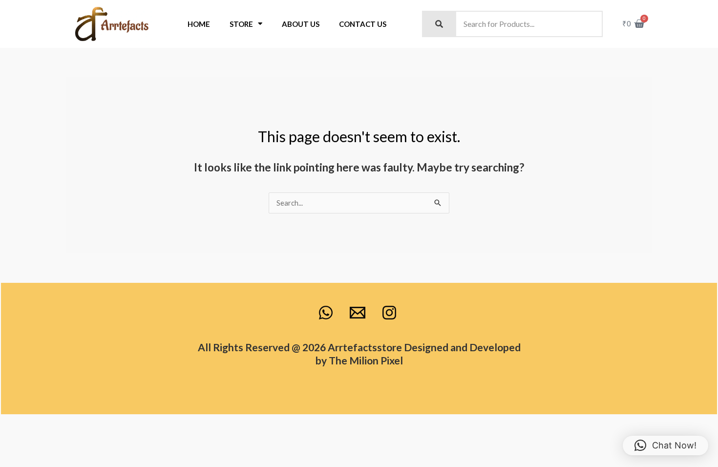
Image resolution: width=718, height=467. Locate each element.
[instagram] (390, 312)
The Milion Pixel (366, 360)
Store (241, 24)
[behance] (327, 312)
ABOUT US (300, 24)
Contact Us (362, 24)
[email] (359, 312)
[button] (665, 445)
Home (199, 24)
